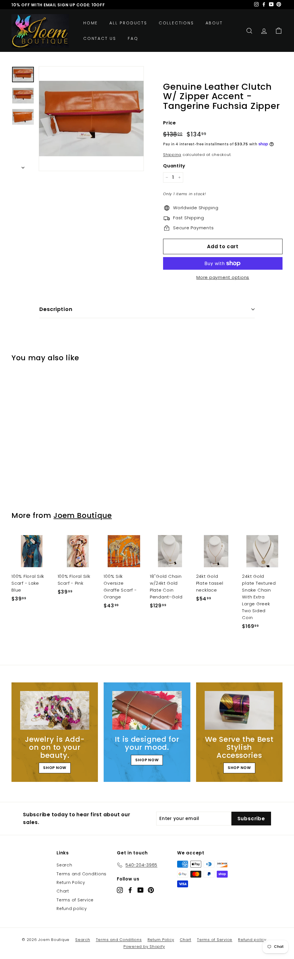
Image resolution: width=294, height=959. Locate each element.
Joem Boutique (82, 515)
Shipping (172, 154)
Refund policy (72, 908)
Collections (176, 23)
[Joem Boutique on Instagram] (120, 890)
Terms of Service (75, 900)
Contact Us (99, 38)
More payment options (222, 277)
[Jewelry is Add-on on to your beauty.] (54, 710)
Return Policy (71, 882)
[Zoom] (91, 118)
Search (64, 865)
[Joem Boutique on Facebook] (130, 890)
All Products (128, 23)
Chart (63, 891)
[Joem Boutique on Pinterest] (151, 890)
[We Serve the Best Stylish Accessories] (239, 710)
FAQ (133, 38)
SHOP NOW (54, 767)
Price (169, 123)
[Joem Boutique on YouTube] (141, 890)
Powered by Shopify (144, 946)
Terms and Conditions (82, 874)
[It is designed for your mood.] (146, 710)
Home (90, 23)
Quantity (174, 166)
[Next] (22, 166)
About (214, 23)
